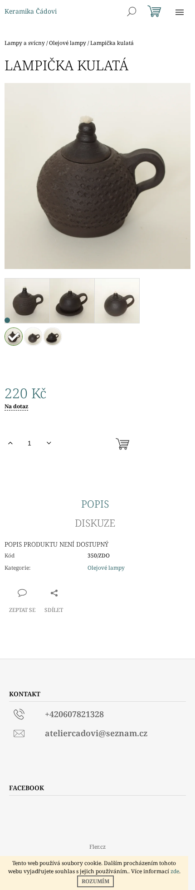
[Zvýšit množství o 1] (10, 443)
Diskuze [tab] (95, 522)
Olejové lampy (106, 568)
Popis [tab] (95, 503)
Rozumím (95, 881)
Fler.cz (97, 847)
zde (175, 871)
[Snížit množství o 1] (48, 443)
